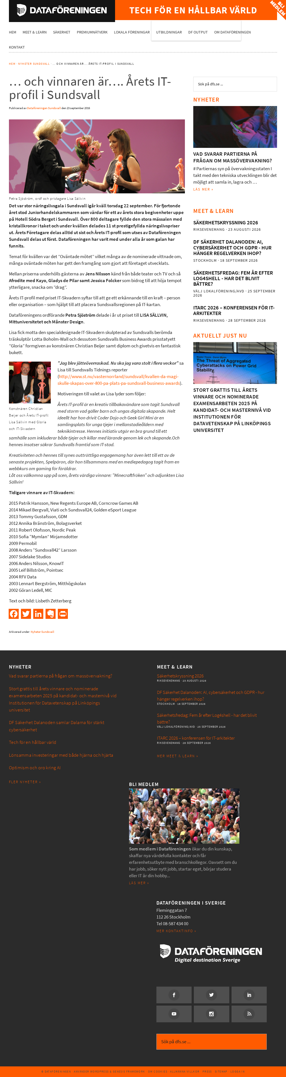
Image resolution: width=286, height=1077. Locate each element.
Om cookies (157, 1071)
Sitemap (221, 1071)
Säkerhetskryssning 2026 (225, 222)
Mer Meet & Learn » (177, 756)
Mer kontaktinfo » (176, 931)
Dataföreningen (62, 10)
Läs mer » (203, 189)
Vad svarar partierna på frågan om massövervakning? (232, 157)
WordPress (99, 1071)
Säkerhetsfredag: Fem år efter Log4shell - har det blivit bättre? (233, 278)
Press (207, 1071)
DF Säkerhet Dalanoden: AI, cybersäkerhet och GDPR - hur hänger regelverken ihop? (232, 247)
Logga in (237, 1071)
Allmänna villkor (184, 1071)
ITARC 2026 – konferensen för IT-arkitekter (234, 310)
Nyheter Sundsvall (42, 632)
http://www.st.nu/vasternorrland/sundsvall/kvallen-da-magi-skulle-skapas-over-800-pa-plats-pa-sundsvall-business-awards (119, 379)
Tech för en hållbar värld (32, 742)
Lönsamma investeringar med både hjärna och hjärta (61, 755)
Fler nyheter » (25, 782)
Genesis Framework (129, 1071)
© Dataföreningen (56, 1071)
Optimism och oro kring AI (35, 768)
